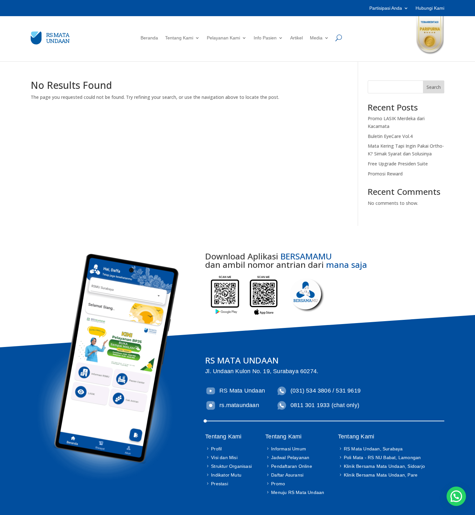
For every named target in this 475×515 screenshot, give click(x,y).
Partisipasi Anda (385, 8)
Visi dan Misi (224, 457)
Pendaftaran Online (291, 466)
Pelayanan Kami (223, 37)
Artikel (296, 37)
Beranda (149, 37)
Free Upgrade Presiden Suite (398, 164)
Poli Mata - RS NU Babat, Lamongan (382, 457)
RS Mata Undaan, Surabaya (373, 448)
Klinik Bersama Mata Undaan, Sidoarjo (384, 466)
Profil (216, 448)
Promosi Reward (385, 174)
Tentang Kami (179, 37)
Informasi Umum (288, 448)
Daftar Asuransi (287, 475)
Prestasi (219, 483)
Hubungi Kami (430, 8)
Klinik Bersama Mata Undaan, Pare (380, 475)
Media (316, 37)
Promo (278, 483)
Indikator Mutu (226, 475)
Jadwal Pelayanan (290, 457)
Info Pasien (265, 37)
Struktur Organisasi (231, 466)
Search (434, 87)
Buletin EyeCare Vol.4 (390, 136)
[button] (456, 496)
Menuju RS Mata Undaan (297, 492)
